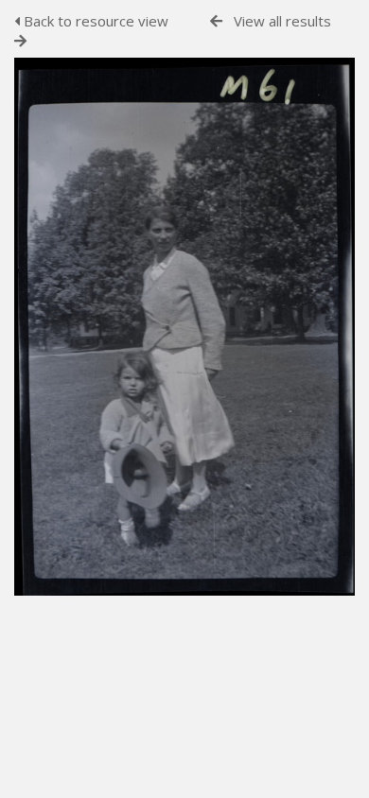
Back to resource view (94, 20)
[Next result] (20, 41)
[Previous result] (216, 21)
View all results (282, 20)
